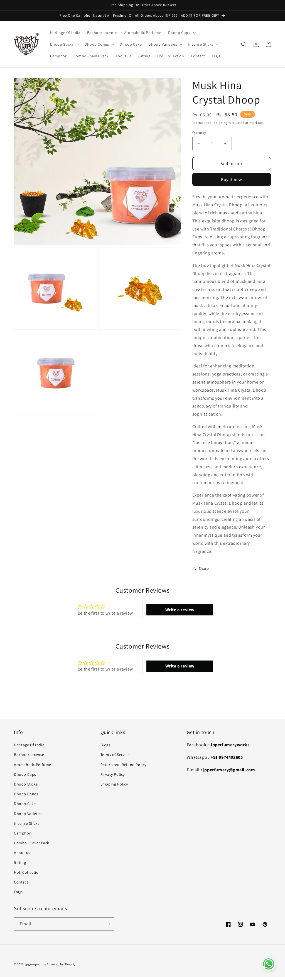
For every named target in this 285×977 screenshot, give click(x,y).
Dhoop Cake (25, 803)
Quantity (199, 132)
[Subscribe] (108, 924)
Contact (21, 882)
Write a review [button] (180, 610)
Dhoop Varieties (28, 813)
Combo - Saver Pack (31, 842)
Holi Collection (27, 872)
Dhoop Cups (25, 774)
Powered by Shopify (61, 964)
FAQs (18, 891)
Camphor (22, 833)
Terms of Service (115, 754)
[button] (181, 32)
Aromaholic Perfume (32, 764)
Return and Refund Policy (123, 764)
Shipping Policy (114, 784)
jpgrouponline (35, 964)
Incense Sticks (26, 823)
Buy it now (231, 179)
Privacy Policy (112, 774)
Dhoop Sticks (26, 784)
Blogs (105, 744)
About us (22, 852)
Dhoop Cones (26, 793)
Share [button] (204, 568)
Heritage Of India (29, 744)
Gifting (20, 862)
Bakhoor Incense (29, 754)
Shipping (220, 123)
